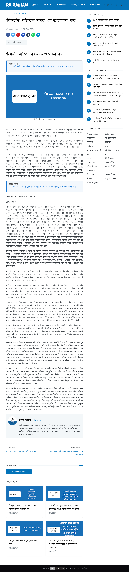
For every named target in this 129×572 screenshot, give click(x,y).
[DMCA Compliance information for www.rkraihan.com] (57, 568)
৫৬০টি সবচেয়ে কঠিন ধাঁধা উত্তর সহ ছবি (106, 20)
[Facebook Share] (8, 35)
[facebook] (104, 4)
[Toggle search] (121, 5)
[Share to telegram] (38, 35)
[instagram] (108, 4)
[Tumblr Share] (28, 35)
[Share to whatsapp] (33, 35)
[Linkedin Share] (23, 35)
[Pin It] (18, 35)
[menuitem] (35, 5)
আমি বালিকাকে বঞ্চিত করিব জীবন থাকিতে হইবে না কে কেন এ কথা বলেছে (43, 66)
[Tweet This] (13, 35)
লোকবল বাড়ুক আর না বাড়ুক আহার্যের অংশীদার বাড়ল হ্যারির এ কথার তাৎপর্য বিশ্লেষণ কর (63, 544)
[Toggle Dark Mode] (117, 5)
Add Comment (20, 471)
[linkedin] (112, 4)
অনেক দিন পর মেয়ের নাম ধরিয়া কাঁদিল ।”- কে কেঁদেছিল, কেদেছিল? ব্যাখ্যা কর (44, 186)
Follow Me (37, 420)
